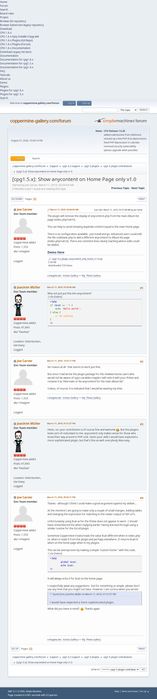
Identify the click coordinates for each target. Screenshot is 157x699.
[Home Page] (15, 256)
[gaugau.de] (15, 337)
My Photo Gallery (91, 275)
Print (142, 199)
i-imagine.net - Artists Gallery (63, 275)
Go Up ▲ (144, 691)
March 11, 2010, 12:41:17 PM (61, 360)
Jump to (95, 669)
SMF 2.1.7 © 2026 (16, 691)
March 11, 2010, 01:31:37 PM (61, 423)
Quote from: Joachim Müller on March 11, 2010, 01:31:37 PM (84, 594)
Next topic (138, 188)
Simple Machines (34, 691)
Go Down (16, 199)
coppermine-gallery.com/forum (40, 120)
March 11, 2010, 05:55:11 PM (61, 497)
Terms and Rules (130, 691)
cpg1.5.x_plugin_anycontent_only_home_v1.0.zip (76, 259)
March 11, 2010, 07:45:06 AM (61, 287)
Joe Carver (24, 209)
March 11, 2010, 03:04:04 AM (64, 209)
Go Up (14, 648)
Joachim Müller (28, 287)
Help (116, 691)
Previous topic (120, 188)
